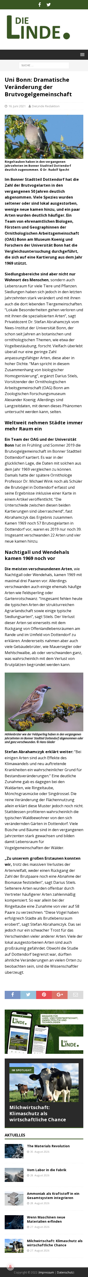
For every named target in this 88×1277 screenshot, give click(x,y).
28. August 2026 (39, 1175)
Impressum (46, 1272)
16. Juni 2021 (17, 106)
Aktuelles (15, 1135)
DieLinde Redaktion (46, 106)
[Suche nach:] (44, 65)
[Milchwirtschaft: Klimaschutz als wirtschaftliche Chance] (44, 1082)
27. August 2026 (39, 1227)
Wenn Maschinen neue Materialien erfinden (46, 1219)
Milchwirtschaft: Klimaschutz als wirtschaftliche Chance (37, 1113)
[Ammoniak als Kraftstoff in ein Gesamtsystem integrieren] (14, 1199)
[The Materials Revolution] (14, 1151)
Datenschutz (65, 1272)
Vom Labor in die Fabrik (46, 1170)
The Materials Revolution (48, 1146)
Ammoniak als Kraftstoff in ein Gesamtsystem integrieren (53, 1195)
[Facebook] (39, 4)
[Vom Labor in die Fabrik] (14, 1175)
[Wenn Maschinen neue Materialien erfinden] (14, 1222)
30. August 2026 (39, 1151)
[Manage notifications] (10, 1266)
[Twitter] (49, 4)
